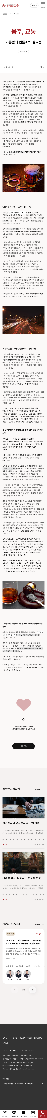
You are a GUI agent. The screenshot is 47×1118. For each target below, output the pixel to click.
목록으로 (24, 746)
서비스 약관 (19, 1065)
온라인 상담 (38, 1038)
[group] (10, 975)
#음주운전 (23, 52)
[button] (32, 989)
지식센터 (17, 14)
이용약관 (14, 1038)
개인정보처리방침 (26, 1038)
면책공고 (6, 1038)
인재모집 (6, 1043)
